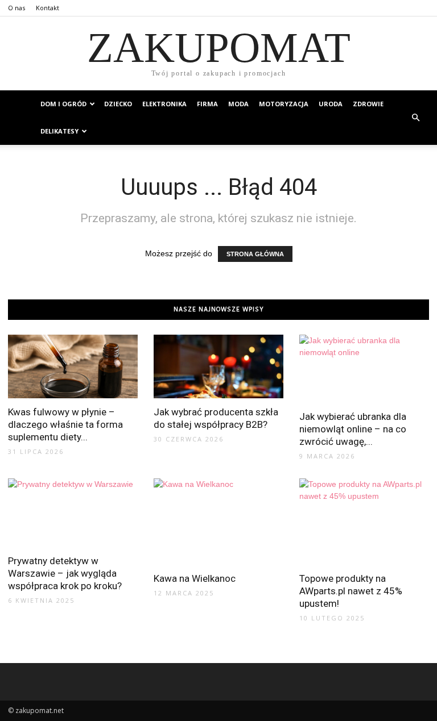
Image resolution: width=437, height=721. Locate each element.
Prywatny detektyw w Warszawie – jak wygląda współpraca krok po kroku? (65, 573)
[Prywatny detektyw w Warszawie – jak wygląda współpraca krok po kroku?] (73, 513)
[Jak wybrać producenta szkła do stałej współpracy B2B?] (218, 366)
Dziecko (118, 103)
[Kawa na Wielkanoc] (218, 521)
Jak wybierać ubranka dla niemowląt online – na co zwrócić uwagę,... (352, 429)
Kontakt (47, 7)
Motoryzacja (283, 103)
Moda (238, 103)
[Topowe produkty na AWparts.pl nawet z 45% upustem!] (364, 521)
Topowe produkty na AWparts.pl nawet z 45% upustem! (350, 591)
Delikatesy (59, 131)
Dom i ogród (63, 103)
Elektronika (164, 103)
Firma (207, 103)
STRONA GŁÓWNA (255, 254)
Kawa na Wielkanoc (195, 578)
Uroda (331, 103)
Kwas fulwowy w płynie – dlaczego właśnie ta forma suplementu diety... (65, 424)
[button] (415, 117)
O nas (16, 7)
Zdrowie (368, 103)
